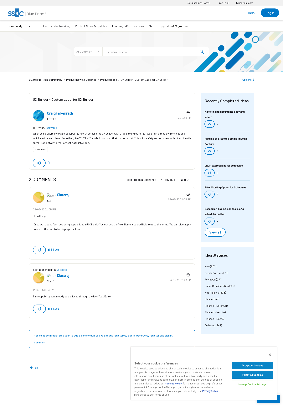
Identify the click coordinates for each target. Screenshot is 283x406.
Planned (209, 299)
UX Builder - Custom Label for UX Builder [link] (144, 79)
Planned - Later (214, 305)
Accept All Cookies (252, 365)
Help (251, 13)
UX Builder (40, 149)
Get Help (33, 26)
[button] (39, 163)
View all (215, 232)
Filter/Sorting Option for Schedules (225, 187)
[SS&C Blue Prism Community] (27, 12)
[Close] (270, 354)
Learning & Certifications (128, 26)
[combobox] (155, 51)
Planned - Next (213, 312)
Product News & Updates (91, 26)
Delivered (51, 127)
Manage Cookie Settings (252, 384)
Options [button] (247, 79)
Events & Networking (56, 26)
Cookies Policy (173, 383)
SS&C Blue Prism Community (45, 79)
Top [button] (35, 367)
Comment (39, 342)
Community (15, 26)
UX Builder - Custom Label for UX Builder (63, 99)
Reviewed (210, 279)
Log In (270, 13)
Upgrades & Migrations (173, 26)
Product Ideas (108, 79)
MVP (151, 26)
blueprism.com (244, 2)
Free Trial (223, 2)
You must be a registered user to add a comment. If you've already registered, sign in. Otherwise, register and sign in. (103, 335)
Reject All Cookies (252, 374)
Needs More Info (214, 273)
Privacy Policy (210, 391)
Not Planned (212, 292)
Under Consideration (217, 286)
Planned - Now (213, 318)
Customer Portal (200, 2)
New (207, 266)
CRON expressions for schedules (224, 165)
